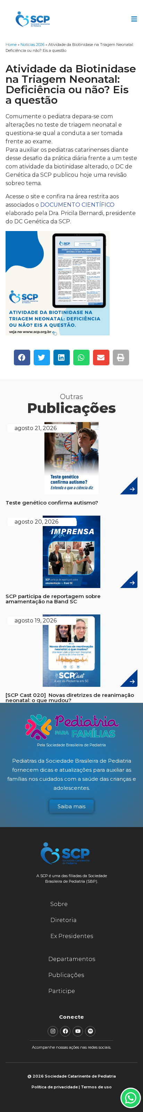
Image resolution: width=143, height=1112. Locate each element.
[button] (22, 357)
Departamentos (71, 959)
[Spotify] (90, 1031)
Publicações (66, 975)
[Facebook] (65, 1031)
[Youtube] (78, 1031)
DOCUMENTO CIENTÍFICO (77, 204)
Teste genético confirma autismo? (52, 502)
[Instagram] (53, 1031)
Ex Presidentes (71, 936)
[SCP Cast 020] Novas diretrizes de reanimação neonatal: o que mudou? (70, 698)
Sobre (59, 904)
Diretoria (63, 920)
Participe (61, 991)
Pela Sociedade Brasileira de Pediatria (71, 744)
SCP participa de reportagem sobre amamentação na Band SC (53, 599)
